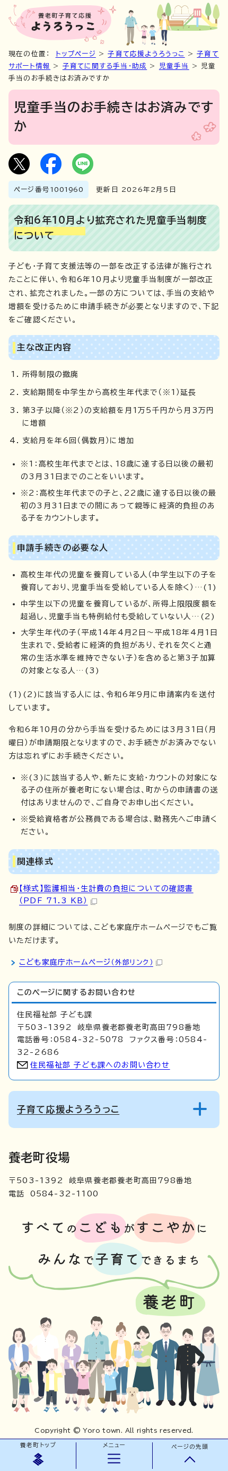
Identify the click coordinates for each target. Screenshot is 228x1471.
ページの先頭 (189, 1446)
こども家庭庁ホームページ (86, 962)
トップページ (76, 53)
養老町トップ (38, 1445)
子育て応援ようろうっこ (146, 53)
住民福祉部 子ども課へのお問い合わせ (100, 1065)
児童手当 (174, 66)
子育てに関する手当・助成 (105, 66)
